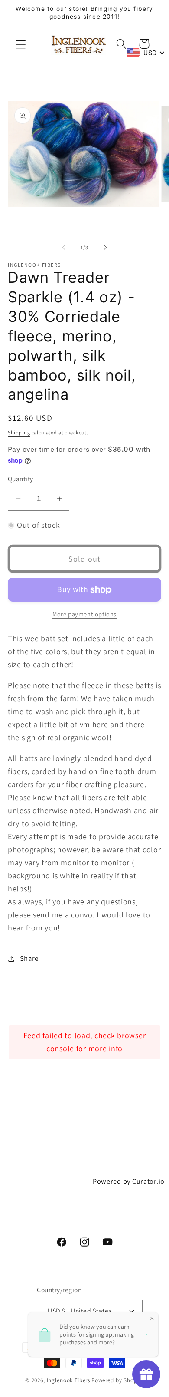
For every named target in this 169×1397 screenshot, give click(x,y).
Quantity (20, 478)
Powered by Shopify (117, 1380)
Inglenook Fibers (68, 1380)
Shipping (19, 432)
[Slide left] (63, 247)
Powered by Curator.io (129, 1181)
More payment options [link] (84, 614)
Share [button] (29, 958)
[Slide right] (105, 247)
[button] (21, 44)
